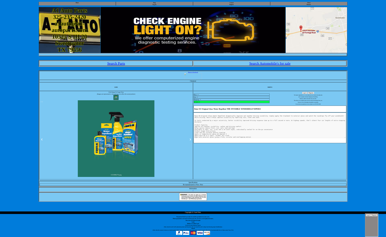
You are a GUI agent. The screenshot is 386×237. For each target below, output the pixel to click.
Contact (232, 2)
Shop (154, 2)
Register (231, 4)
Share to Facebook (193, 72)
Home (77, 2)
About (309, 2)
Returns (309, 4)
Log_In (154, 4)
